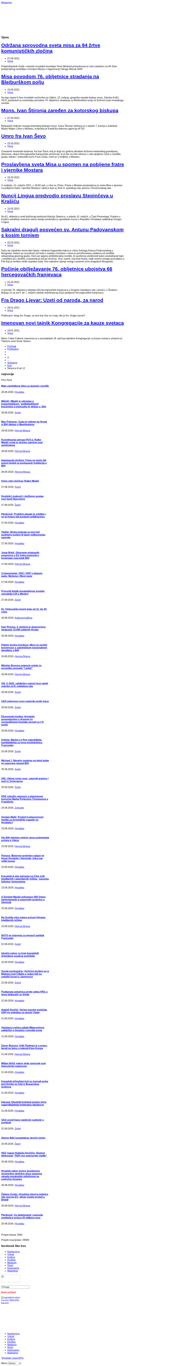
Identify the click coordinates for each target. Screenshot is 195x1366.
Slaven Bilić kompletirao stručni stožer (23, 1138)
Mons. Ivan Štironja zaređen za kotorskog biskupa (59, 110)
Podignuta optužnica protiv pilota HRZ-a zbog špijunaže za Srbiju (24, 993)
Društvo (11, 1260)
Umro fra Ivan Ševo (23, 136)
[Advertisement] (97, 11)
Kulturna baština (23, 618)
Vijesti (10, 1254)
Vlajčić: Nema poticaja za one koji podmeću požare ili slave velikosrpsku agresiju (23, 535)
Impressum (13, 1268)
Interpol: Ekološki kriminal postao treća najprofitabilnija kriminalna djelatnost (23, 1103)
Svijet (18, 412)
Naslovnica (13, 1251)
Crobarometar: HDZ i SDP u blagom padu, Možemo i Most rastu (21, 574)
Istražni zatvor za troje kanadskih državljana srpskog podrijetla (20, 954)
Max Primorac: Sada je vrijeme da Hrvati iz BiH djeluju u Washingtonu (24, 423)
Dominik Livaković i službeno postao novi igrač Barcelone (22, 497)
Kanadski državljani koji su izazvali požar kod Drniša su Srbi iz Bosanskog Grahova (24, 1084)
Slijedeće (12, 362)
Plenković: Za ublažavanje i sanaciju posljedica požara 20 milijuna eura (22, 1216)
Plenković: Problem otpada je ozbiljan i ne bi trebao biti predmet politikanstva (23, 515)
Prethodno (13, 349)
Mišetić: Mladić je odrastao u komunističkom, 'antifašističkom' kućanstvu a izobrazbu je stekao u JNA (23, 404)
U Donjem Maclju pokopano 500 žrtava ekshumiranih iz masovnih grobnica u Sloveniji (23, 900)
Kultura (11, 1257)
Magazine (6, 2)
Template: (6, 1358)
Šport (17, 505)
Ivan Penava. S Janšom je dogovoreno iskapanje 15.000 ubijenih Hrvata (23, 628)
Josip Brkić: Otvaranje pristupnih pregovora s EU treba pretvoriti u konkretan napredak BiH (20, 555)
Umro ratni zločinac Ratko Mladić (20, 481)
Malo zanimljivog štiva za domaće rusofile (25, 386)
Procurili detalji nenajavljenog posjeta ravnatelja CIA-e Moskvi (22, 592)
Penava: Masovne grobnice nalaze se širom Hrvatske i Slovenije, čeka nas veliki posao (22, 858)
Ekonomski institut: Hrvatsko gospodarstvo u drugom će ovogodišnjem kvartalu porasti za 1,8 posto (22, 720)
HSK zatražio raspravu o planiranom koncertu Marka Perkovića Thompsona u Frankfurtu (24, 799)
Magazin (12, 1262)
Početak (11, 346)
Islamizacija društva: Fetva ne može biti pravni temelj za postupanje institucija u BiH (24, 463)
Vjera (10, 61)
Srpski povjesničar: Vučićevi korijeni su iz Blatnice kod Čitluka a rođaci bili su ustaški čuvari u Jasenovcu (25, 974)
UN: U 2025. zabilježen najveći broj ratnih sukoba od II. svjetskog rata (24, 684)
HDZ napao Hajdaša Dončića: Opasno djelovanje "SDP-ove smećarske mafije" (24, 1154)
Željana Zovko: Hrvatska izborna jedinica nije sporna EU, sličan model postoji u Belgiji (24, 1197)
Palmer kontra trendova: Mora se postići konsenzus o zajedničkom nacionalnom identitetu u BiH (24, 648)
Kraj (9, 365)
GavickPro (18, 1358)
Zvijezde (19, 807)
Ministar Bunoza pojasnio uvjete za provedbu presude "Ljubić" (21, 667)
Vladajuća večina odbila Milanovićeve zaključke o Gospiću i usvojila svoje (22, 1029)
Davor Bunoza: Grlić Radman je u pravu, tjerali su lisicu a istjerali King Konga (24, 1047)
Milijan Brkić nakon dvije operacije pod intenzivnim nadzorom (23, 1064)
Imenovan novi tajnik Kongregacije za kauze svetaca (62, 323)
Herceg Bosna (22, 430)
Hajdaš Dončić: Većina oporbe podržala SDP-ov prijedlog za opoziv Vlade (24, 1011)
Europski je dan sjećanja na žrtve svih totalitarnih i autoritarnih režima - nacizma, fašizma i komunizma (25, 879)
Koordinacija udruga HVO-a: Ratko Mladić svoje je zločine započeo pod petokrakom (22, 442)
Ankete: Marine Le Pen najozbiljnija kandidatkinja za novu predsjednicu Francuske (21, 743)
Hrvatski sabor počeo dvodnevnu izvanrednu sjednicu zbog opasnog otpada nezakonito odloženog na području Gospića (21, 1175)
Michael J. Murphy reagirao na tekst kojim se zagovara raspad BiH (25, 762)
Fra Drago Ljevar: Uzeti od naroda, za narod (52, 300)
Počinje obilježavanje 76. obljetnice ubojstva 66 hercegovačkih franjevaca (56, 271)
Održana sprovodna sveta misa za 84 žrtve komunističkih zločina (50, 48)
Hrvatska (19, 392)
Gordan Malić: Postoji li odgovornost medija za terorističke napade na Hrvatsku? (22, 820)
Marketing (12, 1271)
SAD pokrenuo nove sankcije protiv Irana (25, 701)
